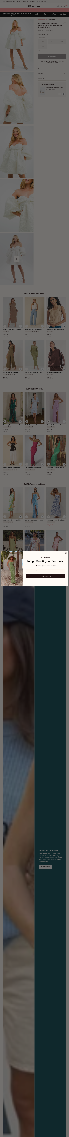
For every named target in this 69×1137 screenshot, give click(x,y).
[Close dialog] (66, 553)
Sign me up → (45, 576)
